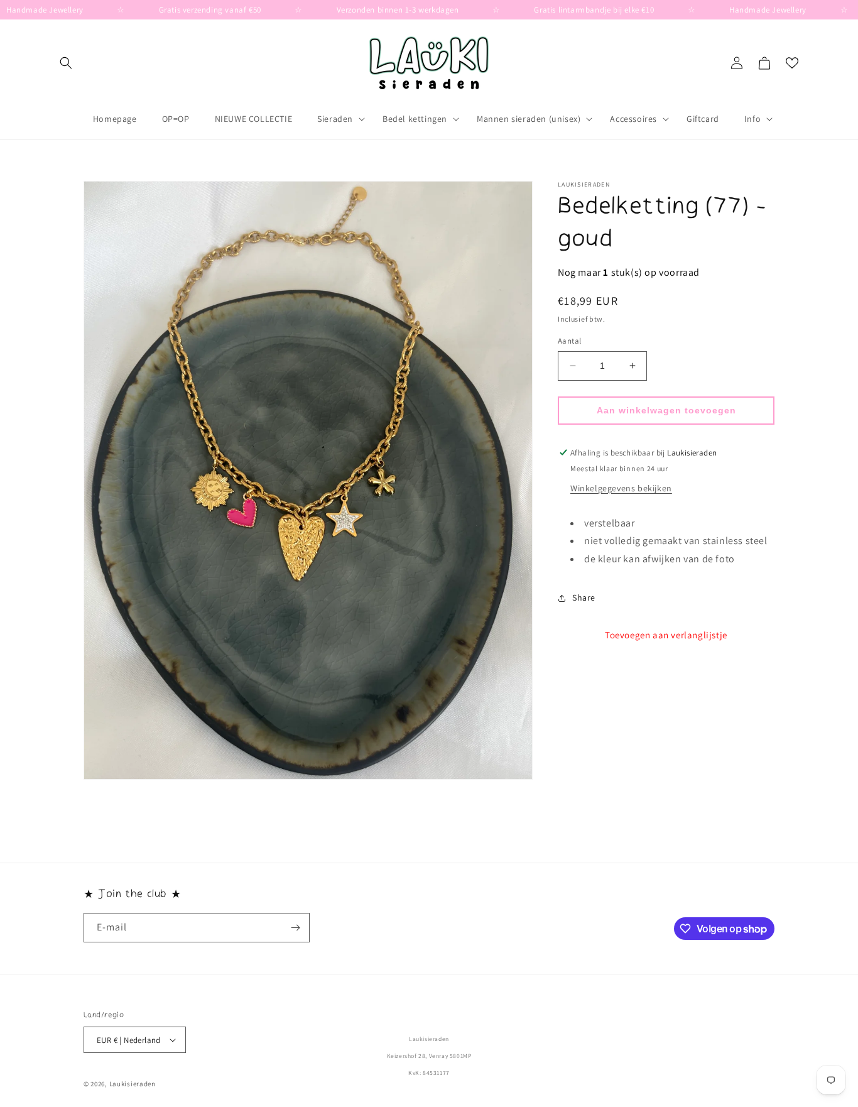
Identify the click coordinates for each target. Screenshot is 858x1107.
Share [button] (583, 597)
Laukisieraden (132, 1083)
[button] (66, 63)
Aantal (569, 340)
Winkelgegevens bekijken (621, 488)
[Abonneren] (295, 927)
